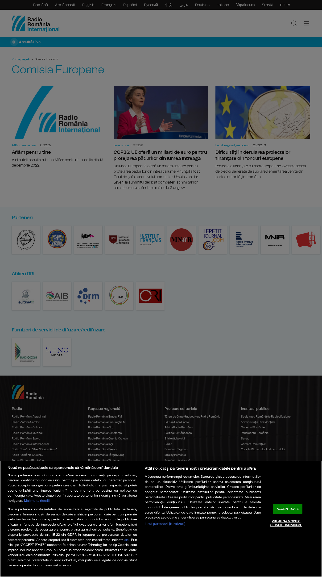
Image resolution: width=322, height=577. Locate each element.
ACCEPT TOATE (288, 508)
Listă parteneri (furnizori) (165, 524)
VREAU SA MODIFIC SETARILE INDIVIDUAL (286, 523)
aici (126, 540)
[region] (161, 519)
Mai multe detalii (37, 500)
